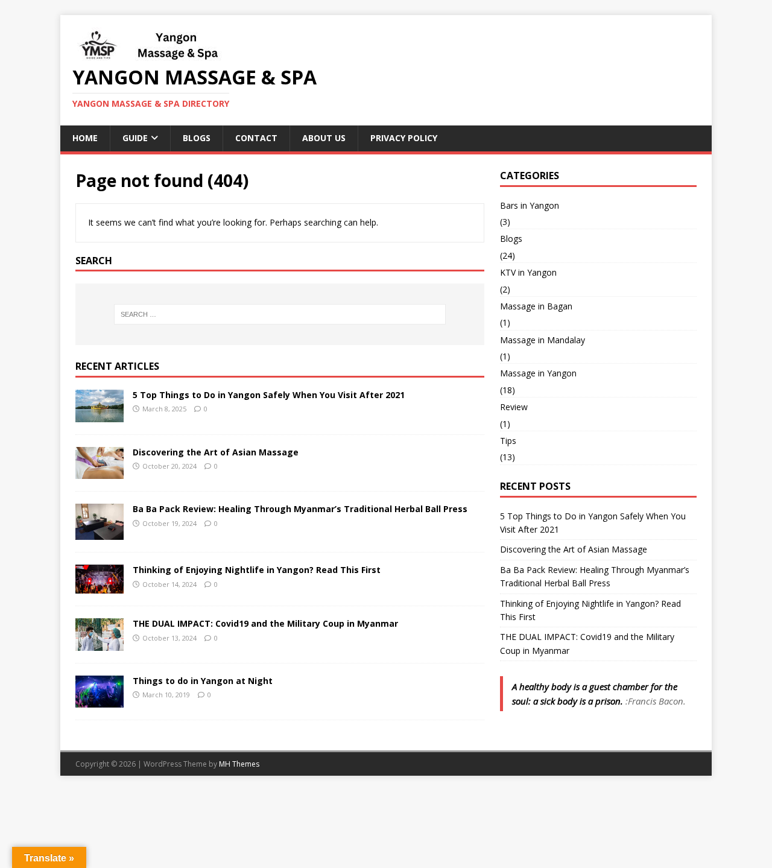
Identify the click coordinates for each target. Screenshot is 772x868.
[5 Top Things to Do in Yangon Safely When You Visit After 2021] (99, 415)
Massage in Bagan (536, 306)
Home (85, 138)
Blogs (196, 138)
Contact (256, 138)
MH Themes (239, 764)
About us (324, 138)
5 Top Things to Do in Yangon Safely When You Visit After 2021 (269, 395)
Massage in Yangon (538, 373)
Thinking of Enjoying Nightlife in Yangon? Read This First (257, 569)
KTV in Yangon (528, 272)
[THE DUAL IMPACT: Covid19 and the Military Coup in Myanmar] (99, 643)
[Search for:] (280, 314)
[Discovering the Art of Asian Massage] (99, 472)
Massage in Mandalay (542, 340)
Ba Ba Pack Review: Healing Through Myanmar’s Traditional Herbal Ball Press (300, 509)
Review (514, 407)
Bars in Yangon (529, 205)
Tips (508, 440)
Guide (135, 138)
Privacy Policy (403, 138)
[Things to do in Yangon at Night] (99, 700)
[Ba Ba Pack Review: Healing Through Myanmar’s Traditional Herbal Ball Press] (99, 533)
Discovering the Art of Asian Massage (216, 452)
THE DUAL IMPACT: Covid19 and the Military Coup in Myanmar (265, 623)
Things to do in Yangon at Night (203, 680)
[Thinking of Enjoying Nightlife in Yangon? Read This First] (99, 586)
